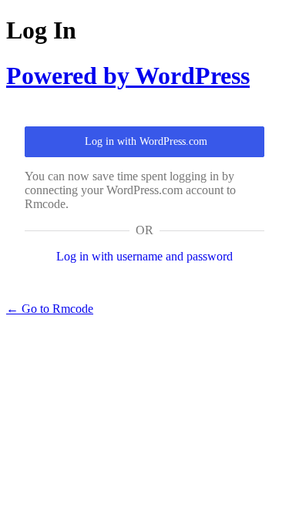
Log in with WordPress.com (146, 141)
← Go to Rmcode (49, 308)
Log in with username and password (144, 256)
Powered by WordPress (128, 75)
